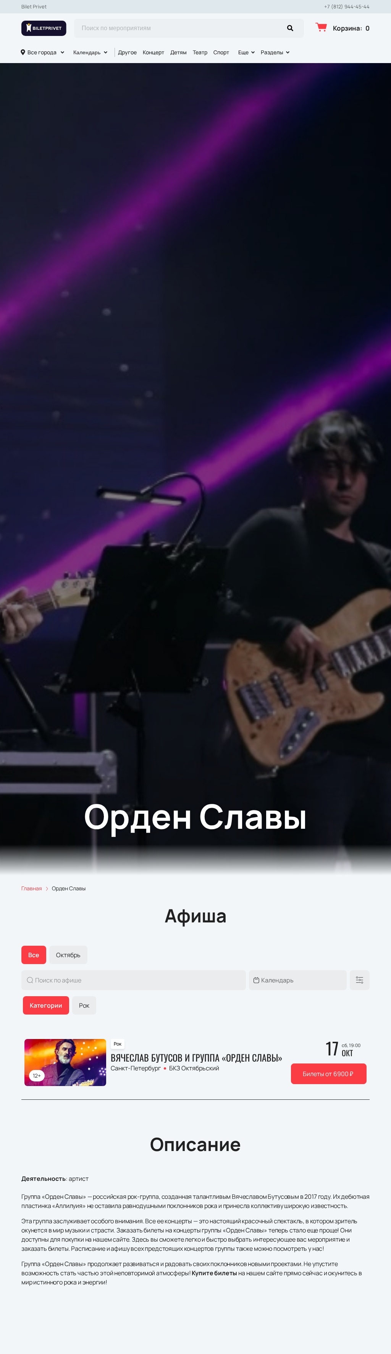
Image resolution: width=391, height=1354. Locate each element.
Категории (46, 1005)
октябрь (68, 955)
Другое (127, 52)
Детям (178, 52)
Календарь (86, 52)
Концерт (153, 52)
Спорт (221, 52)
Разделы (272, 52)
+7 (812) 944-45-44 (347, 6)
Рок (84, 1005)
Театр (200, 52)
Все (33, 955)
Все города (42, 52)
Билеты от (328, 1074)
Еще (243, 52)
